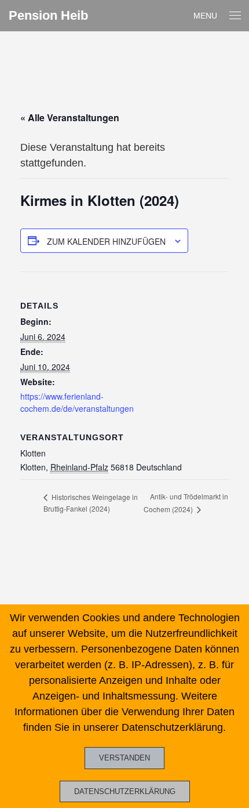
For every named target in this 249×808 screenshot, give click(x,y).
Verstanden (124, 757)
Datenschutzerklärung (124, 791)
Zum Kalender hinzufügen (106, 241)
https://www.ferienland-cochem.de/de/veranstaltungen (77, 402)
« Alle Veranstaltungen (69, 117)
